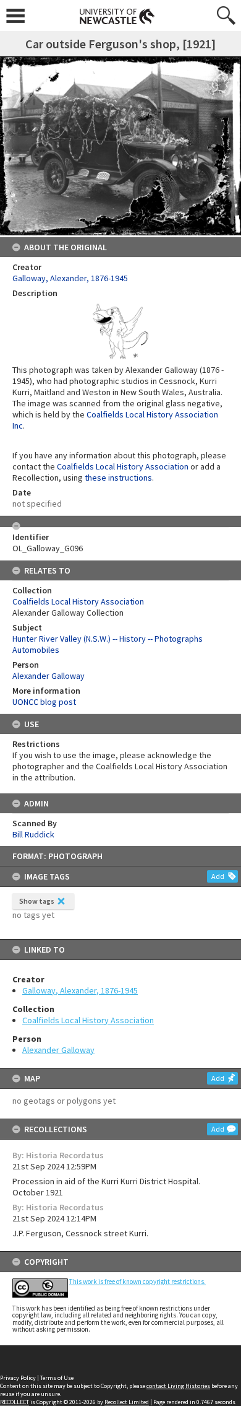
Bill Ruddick (33, 834)
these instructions (118, 477)
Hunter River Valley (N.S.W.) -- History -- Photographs (107, 638)
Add (217, 876)
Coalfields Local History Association (88, 1020)
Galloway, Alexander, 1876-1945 (80, 990)
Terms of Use (57, 1378)
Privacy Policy (18, 1378)
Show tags (36, 901)
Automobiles (35, 649)
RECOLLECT (14, 1402)
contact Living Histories (178, 1386)
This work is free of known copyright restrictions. (137, 1281)
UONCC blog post (44, 701)
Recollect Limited (126, 1402)
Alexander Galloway (58, 1049)
